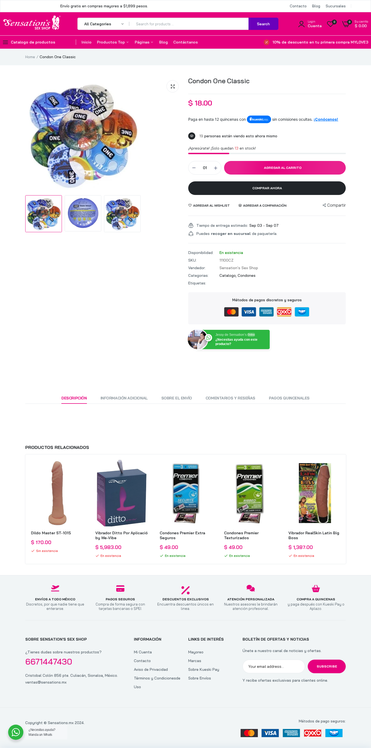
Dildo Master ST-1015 (51, 532)
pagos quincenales (289, 398)
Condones (247, 275)
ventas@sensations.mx (46, 682)
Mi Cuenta (143, 652)
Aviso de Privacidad (151, 669)
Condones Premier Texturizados (241, 535)
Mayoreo (195, 652)
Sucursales (336, 6)
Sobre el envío (176, 398)
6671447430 (48, 661)
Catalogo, (228, 275)
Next (346, 509)
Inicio (86, 42)
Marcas (194, 660)
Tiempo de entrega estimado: (222, 225)
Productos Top (111, 42)
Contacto (298, 6)
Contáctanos (185, 42)
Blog (316, 6)
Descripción (74, 398)
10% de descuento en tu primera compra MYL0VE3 (320, 42)
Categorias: (198, 275)
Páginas (142, 42)
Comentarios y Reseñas (230, 398)
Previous (25, 509)
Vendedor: (197, 267)
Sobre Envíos (199, 678)
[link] (79, 469)
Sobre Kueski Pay (203, 669)
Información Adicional (124, 398)
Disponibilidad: (200, 252)
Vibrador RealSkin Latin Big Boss (313, 535)
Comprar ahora (267, 188)
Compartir (336, 205)
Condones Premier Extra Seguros (182, 535)
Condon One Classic (219, 81)
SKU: (192, 260)
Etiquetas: (197, 283)
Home (30, 56)
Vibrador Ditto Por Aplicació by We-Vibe (121, 535)
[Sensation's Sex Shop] (32, 23)
